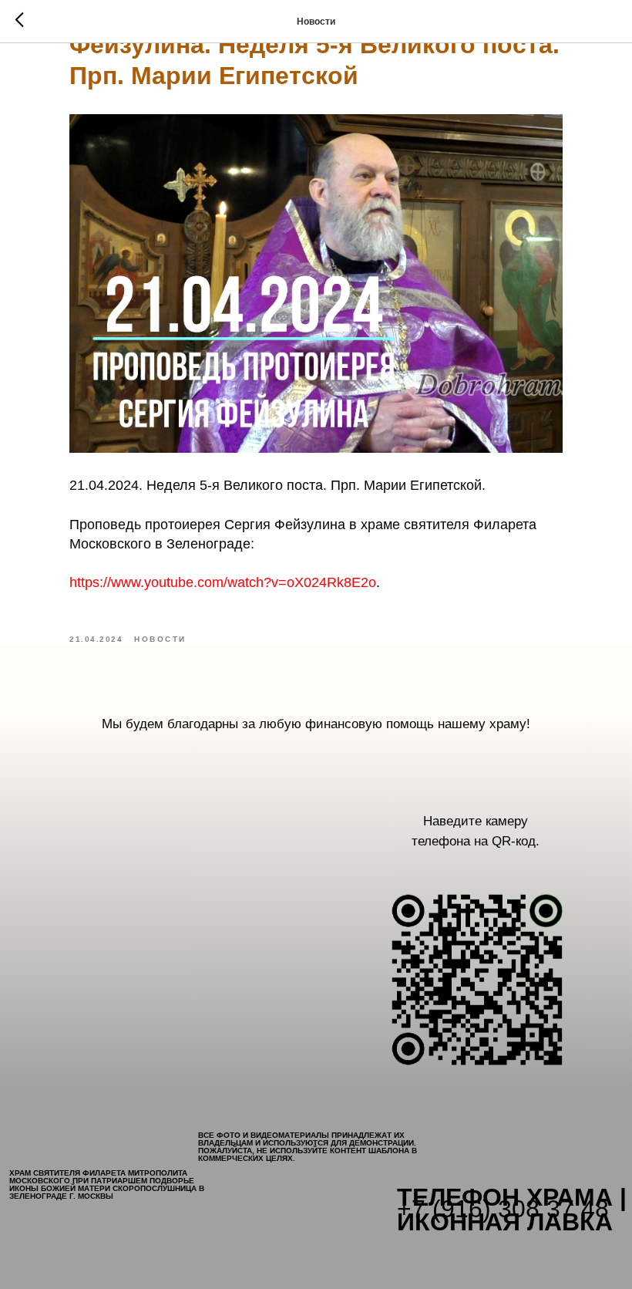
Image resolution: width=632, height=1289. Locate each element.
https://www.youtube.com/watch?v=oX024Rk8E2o (222, 582)
